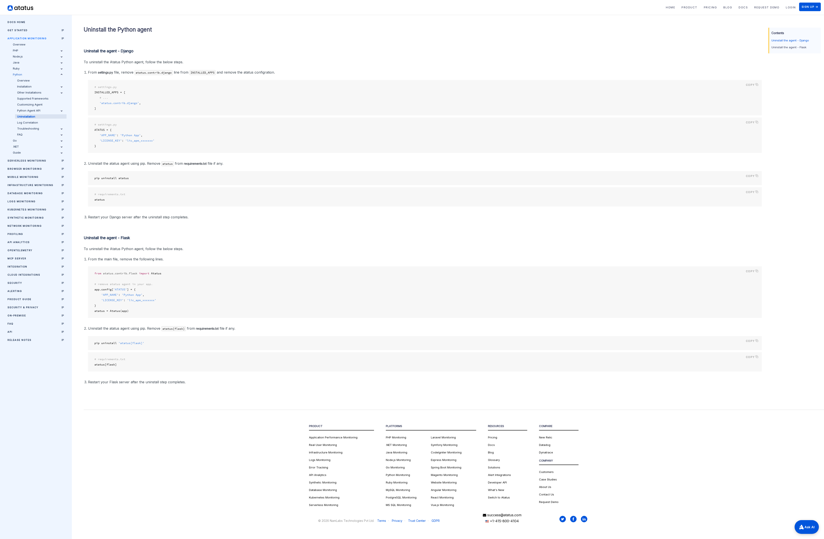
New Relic (545, 437)
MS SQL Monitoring (398, 505)
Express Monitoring (443, 460)
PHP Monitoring (396, 437)
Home (670, 7)
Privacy (397, 520)
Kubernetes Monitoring (27, 209)
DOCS (743, 7)
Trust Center (417, 520)
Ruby (16, 68)
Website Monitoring (444, 482)
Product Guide (20, 299)
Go (15, 140)
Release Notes (20, 339)
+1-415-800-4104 (504, 521)
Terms (381, 520)
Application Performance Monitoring (333, 437)
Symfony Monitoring (444, 445)
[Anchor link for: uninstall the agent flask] (133, 237)
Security (15, 282)
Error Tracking (318, 467)
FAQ (20, 134)
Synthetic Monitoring (26, 217)
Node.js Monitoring (398, 460)
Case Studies (548, 479)
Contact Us (546, 494)
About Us (545, 487)
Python (17, 74)
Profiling (15, 234)
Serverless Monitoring (27, 160)
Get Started (18, 30)
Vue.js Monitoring (442, 505)
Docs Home (17, 22)
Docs (491, 445)
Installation (24, 86)
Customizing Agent (29, 104)
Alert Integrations (499, 475)
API (10, 331)
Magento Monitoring (444, 475)
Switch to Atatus (499, 497)
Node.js (18, 56)
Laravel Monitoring (443, 437)
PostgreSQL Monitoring (401, 497)
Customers (546, 472)
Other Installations (29, 92)
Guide (17, 152)
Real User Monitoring (323, 445)
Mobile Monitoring (23, 176)
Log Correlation (27, 122)
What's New (496, 490)
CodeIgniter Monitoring (446, 452)
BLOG (727, 7)
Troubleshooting (28, 128)
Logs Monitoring (22, 201)
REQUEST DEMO (766, 7)
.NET (16, 146)
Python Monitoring (398, 475)
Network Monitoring (25, 225)
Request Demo (549, 502)
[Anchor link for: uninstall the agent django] (136, 51)
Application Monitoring (27, 38)
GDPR (436, 520)
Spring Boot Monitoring (446, 467)
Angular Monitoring (443, 490)
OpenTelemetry (20, 250)
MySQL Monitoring (398, 490)
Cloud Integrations (24, 274)
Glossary (494, 460)
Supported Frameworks (32, 98)
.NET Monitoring (396, 445)
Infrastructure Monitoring (30, 185)
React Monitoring (442, 497)
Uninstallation (26, 116)
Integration (17, 266)
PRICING (710, 7)
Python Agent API (28, 110)
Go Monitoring (395, 467)
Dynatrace (546, 452)
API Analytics (19, 242)
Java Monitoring (396, 452)
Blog (491, 452)
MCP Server (17, 258)
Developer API (497, 482)
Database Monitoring (25, 193)
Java (16, 62)
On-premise (17, 315)
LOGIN (791, 7)
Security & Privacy (23, 307)
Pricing (492, 437)
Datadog (544, 445)
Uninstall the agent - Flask (788, 47)
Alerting (15, 291)
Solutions (494, 467)
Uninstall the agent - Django (790, 40)
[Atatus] (25, 8)
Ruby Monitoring (396, 482)
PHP (15, 50)
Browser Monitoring (25, 168)
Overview (19, 44)
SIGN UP (808, 6)
